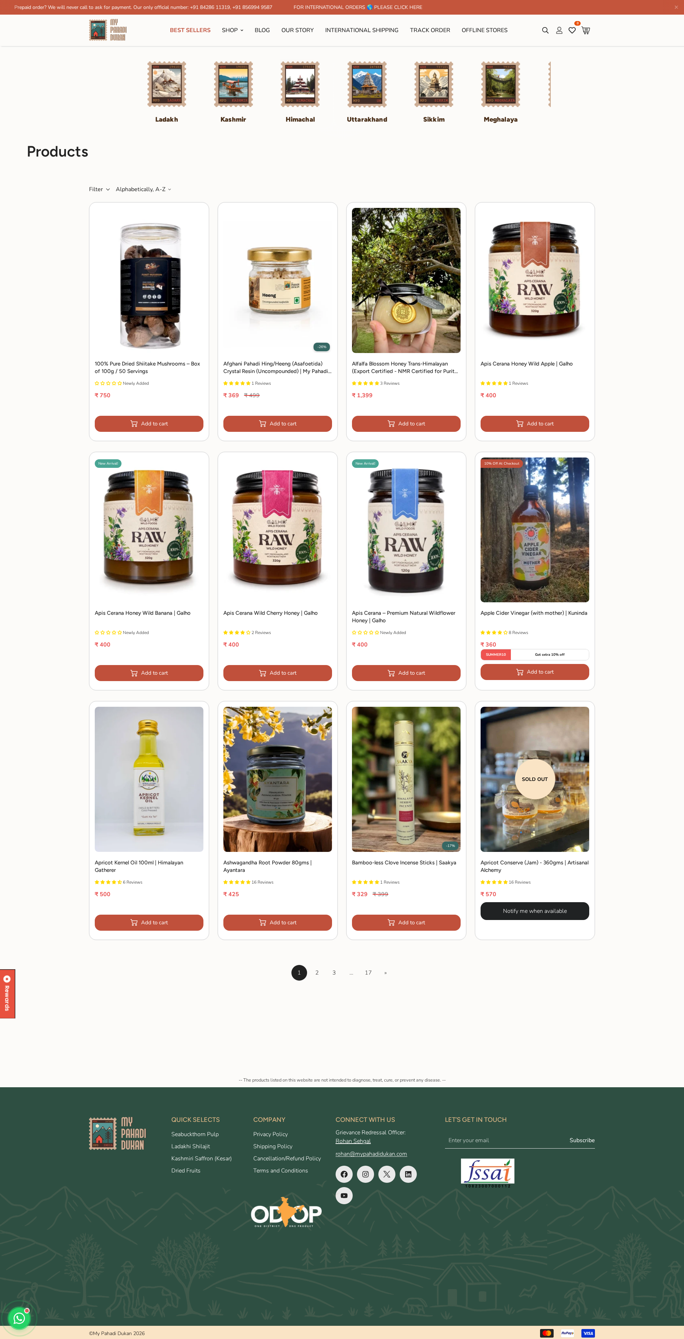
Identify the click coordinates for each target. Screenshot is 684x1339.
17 (368, 973)
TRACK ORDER (430, 30)
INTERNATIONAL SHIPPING (362, 30)
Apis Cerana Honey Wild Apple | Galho (527, 364)
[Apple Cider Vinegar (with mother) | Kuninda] (535, 530)
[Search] (545, 30)
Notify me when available (535, 911)
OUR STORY (297, 30)
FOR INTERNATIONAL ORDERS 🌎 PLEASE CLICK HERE (294, 7)
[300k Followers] (344, 1174)
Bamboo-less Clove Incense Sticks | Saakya (404, 862)
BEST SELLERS (190, 30)
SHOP (230, 30)
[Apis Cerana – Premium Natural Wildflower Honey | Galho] (406, 530)
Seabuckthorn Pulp (195, 1134)
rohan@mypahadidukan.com (371, 1154)
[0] (586, 30)
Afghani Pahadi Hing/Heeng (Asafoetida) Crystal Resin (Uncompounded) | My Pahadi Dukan (275, 368)
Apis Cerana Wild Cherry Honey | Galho (270, 613)
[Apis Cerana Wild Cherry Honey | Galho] (277, 530)
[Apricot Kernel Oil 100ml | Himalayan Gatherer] (149, 779)
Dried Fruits (186, 1171)
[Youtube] (344, 1195)
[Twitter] (386, 1174)
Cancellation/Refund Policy (287, 1158)
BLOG (262, 30)
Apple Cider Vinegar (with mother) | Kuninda (534, 613)
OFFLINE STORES (485, 30)
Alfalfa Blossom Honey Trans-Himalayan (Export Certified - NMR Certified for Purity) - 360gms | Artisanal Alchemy (405, 368)
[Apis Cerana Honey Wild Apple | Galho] (535, 280)
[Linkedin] (408, 1174)
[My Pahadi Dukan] (111, 30)
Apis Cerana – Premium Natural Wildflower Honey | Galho (403, 617)
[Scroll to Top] (670, 1300)
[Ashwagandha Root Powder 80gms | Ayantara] (277, 779)
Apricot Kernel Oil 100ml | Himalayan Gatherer (139, 866)
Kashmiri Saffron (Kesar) (201, 1158)
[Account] (559, 30)
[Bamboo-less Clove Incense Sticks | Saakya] (406, 779)
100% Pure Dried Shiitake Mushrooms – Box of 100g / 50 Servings (147, 367)
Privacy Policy (270, 1134)
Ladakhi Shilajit (190, 1146)
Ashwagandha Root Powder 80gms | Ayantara (267, 866)
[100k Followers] (365, 1174)
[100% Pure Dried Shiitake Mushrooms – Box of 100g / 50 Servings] (149, 280)
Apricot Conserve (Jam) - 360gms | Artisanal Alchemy (535, 866)
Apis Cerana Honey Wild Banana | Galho (143, 613)
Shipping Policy (272, 1146)
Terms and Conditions (280, 1171)
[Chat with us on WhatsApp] (19, 1318)
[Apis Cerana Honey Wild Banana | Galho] (149, 530)
